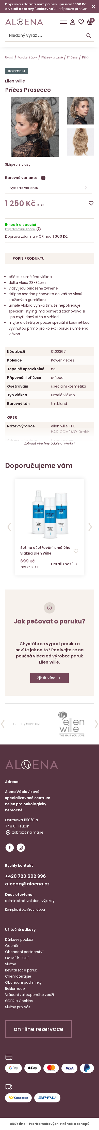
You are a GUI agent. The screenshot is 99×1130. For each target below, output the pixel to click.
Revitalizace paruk (21, 970)
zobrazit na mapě (27, 832)
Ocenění (13, 945)
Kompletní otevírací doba (25, 910)
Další (90, 527)
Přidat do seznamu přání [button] (76, 551)
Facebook (9, 847)
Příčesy (72, 57)
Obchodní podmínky (23, 982)
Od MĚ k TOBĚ (17, 957)
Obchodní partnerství (24, 951)
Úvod (9, 57)
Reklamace (15, 988)
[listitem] (27, 724)
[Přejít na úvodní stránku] (24, 22)
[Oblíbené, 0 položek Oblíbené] (81, 22)
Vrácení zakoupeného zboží (29, 994)
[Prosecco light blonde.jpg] (80, 111)
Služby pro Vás (17, 1006)
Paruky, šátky (27, 57)
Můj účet (72, 22)
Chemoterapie (18, 976)
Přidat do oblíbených (91, 203)
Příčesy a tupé (52, 57)
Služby (10, 964)
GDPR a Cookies (19, 1000)
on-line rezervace (38, 1029)
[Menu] (63, 22)
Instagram (20, 847)
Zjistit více (46, 677)
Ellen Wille (15, 81)
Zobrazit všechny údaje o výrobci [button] (49, 443)
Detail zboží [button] (62, 564)
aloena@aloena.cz (27, 884)
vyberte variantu (24, 187)
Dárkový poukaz (19, 939)
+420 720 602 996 (25, 876)
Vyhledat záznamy (89, 35)
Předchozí (9, 527)
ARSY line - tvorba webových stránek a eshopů (49, 1124)
